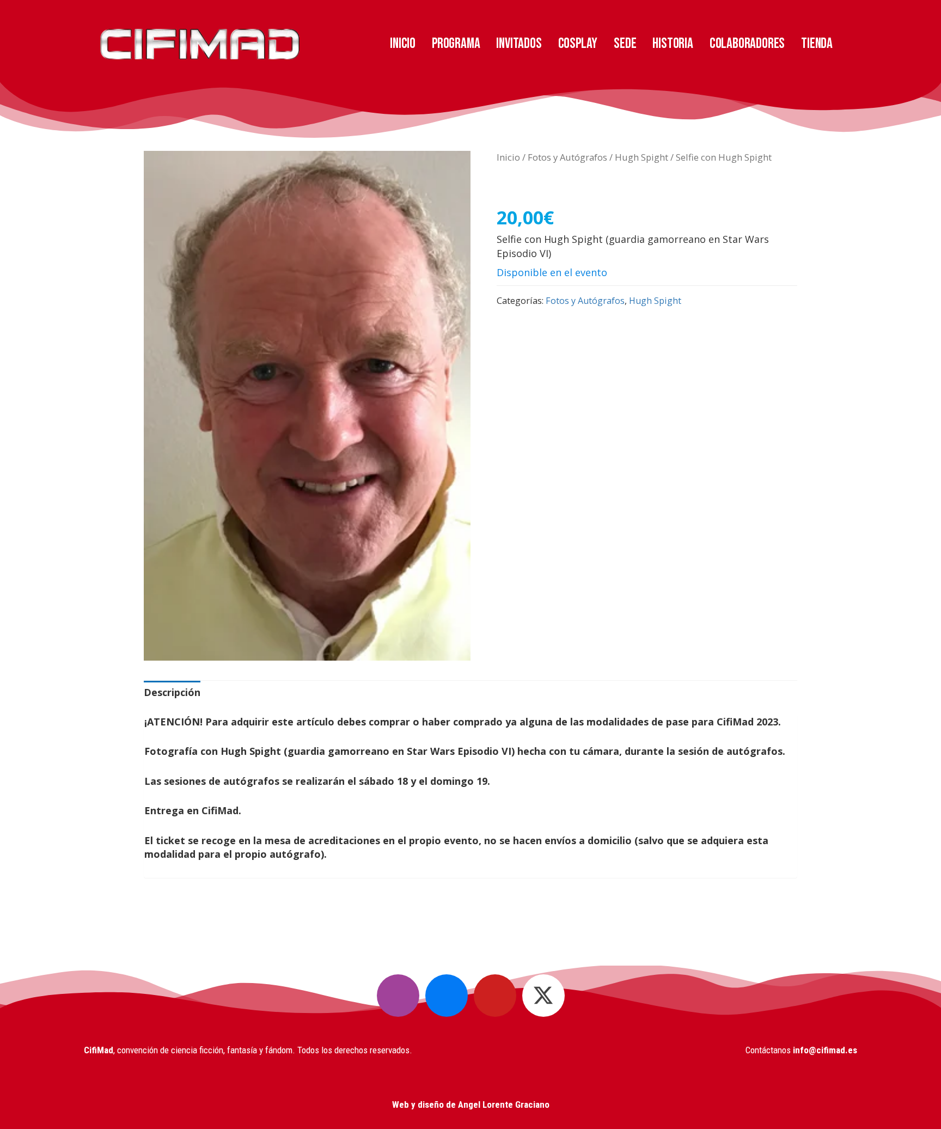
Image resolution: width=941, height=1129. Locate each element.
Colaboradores (747, 43)
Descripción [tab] (172, 692)
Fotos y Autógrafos (567, 157)
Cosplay (578, 43)
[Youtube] (495, 995)
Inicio (402, 43)
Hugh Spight (641, 157)
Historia (672, 43)
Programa (456, 43)
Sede (625, 43)
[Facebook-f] (446, 995)
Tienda (817, 43)
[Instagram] (398, 995)
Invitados (518, 43)
